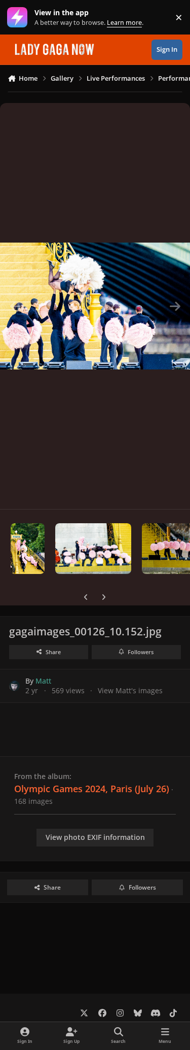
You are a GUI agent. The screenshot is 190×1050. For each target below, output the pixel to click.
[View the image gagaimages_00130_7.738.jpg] (28, 548)
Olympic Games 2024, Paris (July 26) (91, 789)
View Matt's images (130, 690)
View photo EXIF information (95, 837)
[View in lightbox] (95, 306)
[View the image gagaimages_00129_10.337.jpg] (93, 548)
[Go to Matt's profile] (14, 686)
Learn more (19, 17)
